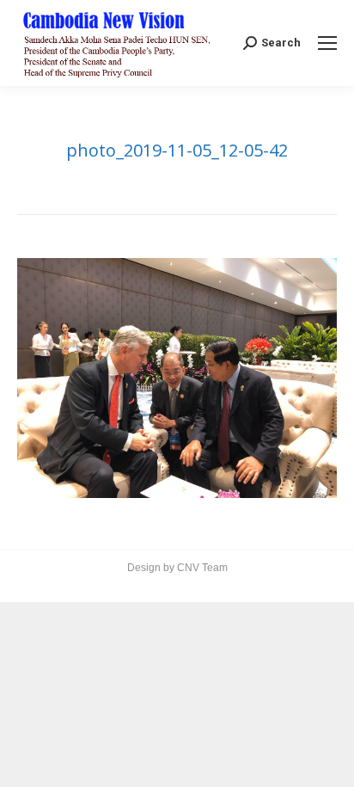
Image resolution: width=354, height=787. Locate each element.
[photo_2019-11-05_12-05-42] (177, 378)
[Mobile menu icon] (327, 43)
